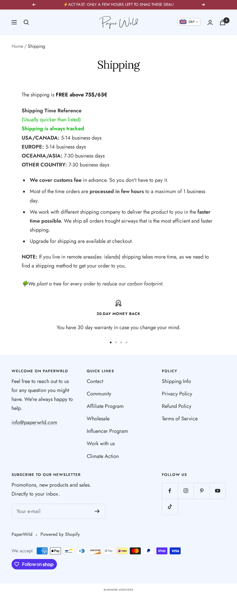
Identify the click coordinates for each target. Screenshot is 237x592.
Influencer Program (107, 431)
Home (17, 46)
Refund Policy (176, 406)
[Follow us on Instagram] (186, 491)
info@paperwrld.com (34, 422)
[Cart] (222, 22)
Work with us (101, 443)
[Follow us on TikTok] (170, 507)
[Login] (210, 22)
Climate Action (103, 456)
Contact (95, 381)
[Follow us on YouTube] (217, 491)
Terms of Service (180, 418)
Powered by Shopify (60, 534)
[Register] (97, 511)
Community (99, 393)
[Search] (26, 22)
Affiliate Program (105, 406)
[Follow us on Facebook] (170, 491)
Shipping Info (176, 381)
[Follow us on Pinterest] (202, 491)
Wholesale (98, 418)
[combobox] (188, 22)
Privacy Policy (177, 393)
